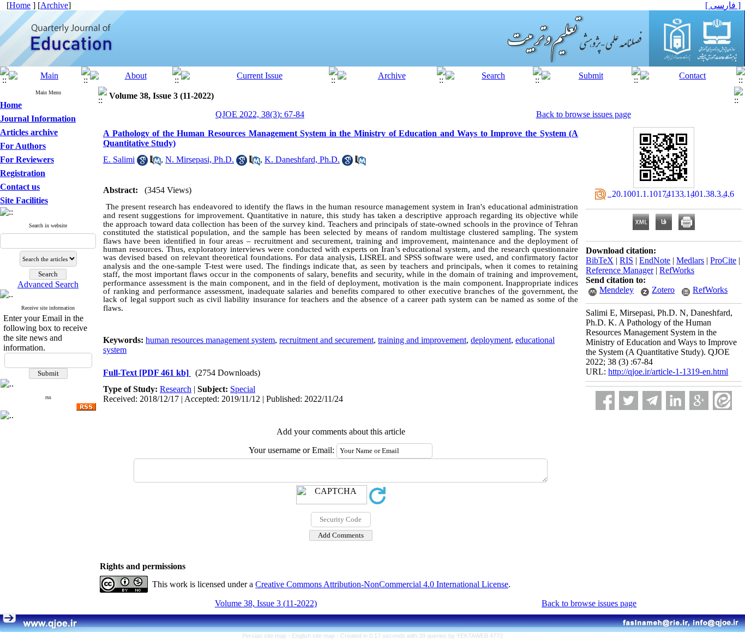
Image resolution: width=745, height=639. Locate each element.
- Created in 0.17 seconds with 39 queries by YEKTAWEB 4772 (420, 635)
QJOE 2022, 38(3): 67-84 (259, 114)
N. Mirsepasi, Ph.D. (199, 159)
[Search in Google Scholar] (142, 162)
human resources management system (210, 340)
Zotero (663, 289)
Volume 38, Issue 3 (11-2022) (266, 603)
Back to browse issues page (583, 114)
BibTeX (600, 260)
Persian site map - (267, 635)
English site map (314, 635)
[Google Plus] (698, 400)
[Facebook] (605, 400)
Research (175, 389)
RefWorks (676, 270)
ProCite (723, 260)
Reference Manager (619, 270)
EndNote (654, 260)
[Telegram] (652, 400)
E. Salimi (119, 159)
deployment (491, 340)
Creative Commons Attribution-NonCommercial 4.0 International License (381, 584)
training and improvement (422, 340)
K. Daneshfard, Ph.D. (302, 159)
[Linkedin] (675, 400)
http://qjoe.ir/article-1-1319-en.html (668, 371)
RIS (626, 260)
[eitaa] (722, 400)
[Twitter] (628, 400)
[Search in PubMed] (155, 162)
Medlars (690, 260)
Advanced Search (48, 284)
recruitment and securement (326, 340)
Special (242, 389)
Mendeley (616, 289)
